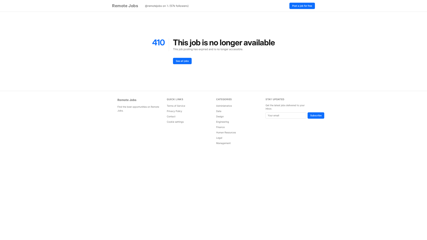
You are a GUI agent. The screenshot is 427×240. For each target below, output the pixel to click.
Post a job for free (302, 5)
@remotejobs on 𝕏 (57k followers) (167, 6)
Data (218, 111)
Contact (171, 116)
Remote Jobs (125, 5)
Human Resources (226, 132)
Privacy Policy (174, 111)
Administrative (224, 105)
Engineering (222, 121)
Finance (220, 127)
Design (220, 116)
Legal (219, 137)
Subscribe (316, 115)
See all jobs (182, 61)
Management (223, 143)
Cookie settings (175, 121)
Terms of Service (176, 105)
